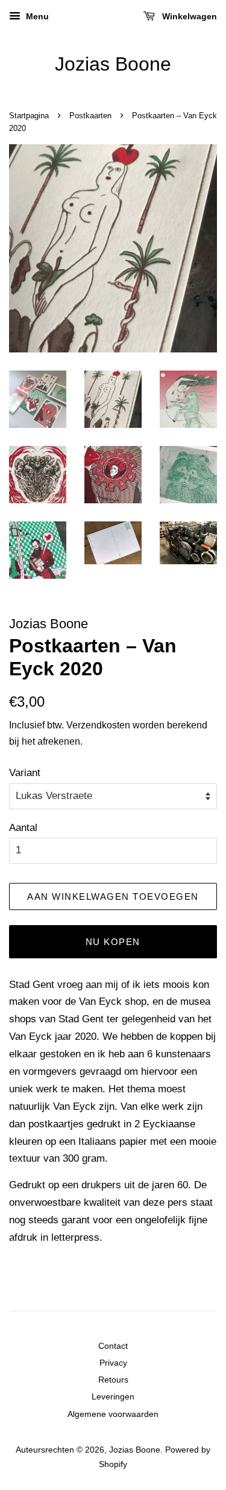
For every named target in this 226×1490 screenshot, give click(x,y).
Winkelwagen (188, 16)
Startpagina (29, 115)
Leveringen (113, 1396)
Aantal (23, 827)
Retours (113, 1379)
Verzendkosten (98, 725)
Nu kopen (113, 942)
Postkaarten (90, 115)
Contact (113, 1346)
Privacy (113, 1362)
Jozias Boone (113, 64)
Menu (36, 16)
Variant (24, 772)
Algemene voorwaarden (113, 1414)
